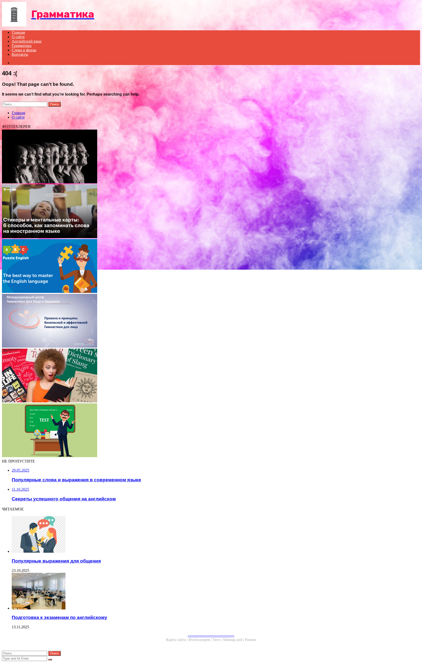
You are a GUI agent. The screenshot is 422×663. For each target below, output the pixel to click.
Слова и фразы (24, 50)
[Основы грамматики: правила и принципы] (148, 321)
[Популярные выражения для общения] (153, 535)
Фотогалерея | (200, 640)
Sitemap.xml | (234, 640)
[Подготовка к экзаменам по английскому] (153, 591)
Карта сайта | (177, 640)
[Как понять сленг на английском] (148, 376)
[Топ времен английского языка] (148, 266)
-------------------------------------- (211, 635)
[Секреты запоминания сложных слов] (148, 211)
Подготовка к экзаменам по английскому (59, 617)
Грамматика (22, 46)
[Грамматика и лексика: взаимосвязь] (148, 430)
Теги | (217, 640)
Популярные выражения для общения (56, 561)
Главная (18, 32)
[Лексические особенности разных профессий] (148, 157)
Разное (250, 640)
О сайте (18, 37)
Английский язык (27, 41)
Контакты (20, 54)
